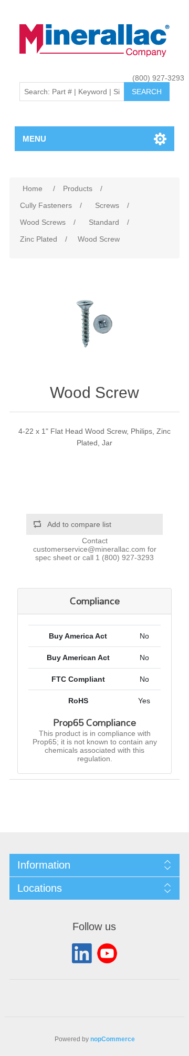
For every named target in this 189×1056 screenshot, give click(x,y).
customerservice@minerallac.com (89, 549)
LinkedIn (82, 953)
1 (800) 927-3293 (125, 557)
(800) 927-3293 (158, 78)
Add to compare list (79, 524)
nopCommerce (112, 1039)
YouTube (107, 953)
